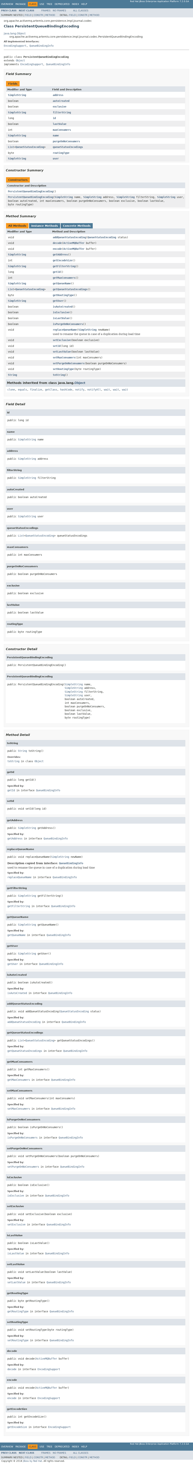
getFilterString (64, 266)
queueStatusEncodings (68, 147)
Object (20, 60)
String (12, 374)
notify (79, 389)
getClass (51, 389)
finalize (36, 389)
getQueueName (62, 283)
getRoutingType (63, 295)
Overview (7, 4)
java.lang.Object (14, 33)
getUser (58, 300)
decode (57, 242)
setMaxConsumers (64, 357)
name (56, 135)
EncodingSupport (15, 45)
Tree (49, 4)
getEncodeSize (62, 260)
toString (59, 374)
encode (57, 248)
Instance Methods (44, 225)
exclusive (59, 106)
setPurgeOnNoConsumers (68, 363)
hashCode (66, 389)
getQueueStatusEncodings (70, 289)
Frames (46, 10)
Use (42, 4)
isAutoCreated (62, 306)
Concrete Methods (76, 225)
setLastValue (62, 351)
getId (56, 271)
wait (107, 389)
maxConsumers (62, 129)
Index (75, 4)
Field (28, 15)
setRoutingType (63, 369)
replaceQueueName (65, 329)
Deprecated (62, 4)
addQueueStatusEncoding (69, 237)
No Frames (59, 10)
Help (84, 4)
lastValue (59, 123)
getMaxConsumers (64, 277)
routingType (61, 152)
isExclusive (61, 312)
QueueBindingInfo (41, 45)
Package (20, 4)
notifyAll (94, 389)
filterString (62, 112)
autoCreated (61, 100)
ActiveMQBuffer (73, 242)
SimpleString (17, 95)
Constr (38, 15)
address (58, 95)
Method (50, 15)
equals (22, 389)
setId (56, 345)
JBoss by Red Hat (32, 1461)
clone (11, 389)
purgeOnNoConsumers (66, 141)
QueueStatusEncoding (29, 147)
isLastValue (61, 318)
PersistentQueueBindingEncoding (30, 191)
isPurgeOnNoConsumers (68, 324)
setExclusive (62, 340)
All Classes (80, 10)
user (56, 158)
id (54, 118)
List (11, 147)
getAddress (60, 254)
